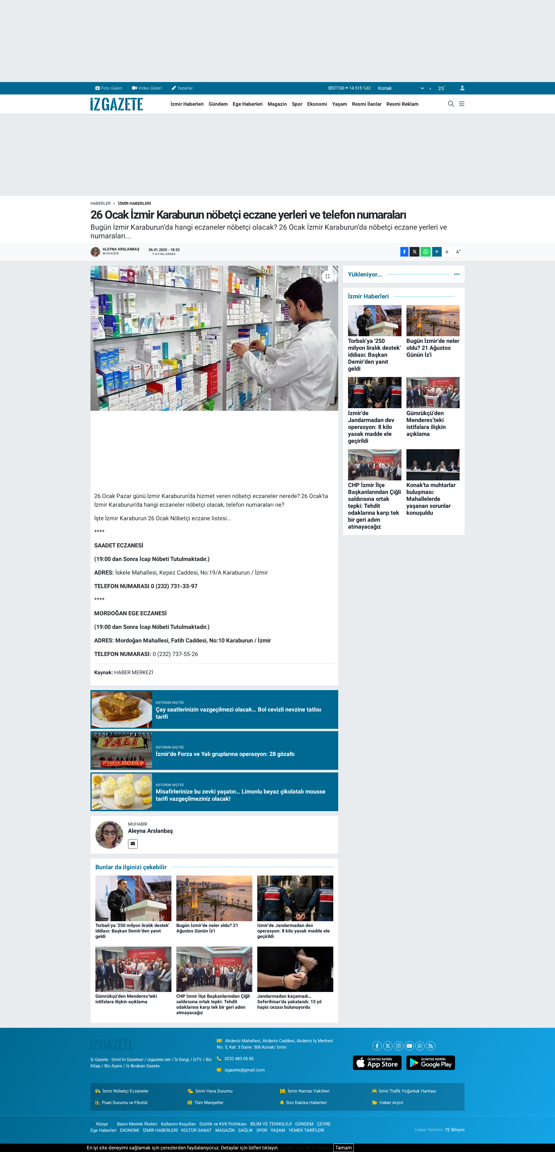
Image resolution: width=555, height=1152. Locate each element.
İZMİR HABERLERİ (134, 203)
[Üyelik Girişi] (460, 88)
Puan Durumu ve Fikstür (125, 1102)
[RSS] (430, 1046)
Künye (102, 1124)
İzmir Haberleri (187, 104)
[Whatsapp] (420, 1046)
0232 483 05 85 (239, 1058)
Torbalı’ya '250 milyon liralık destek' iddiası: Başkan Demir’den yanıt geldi (132, 931)
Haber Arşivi (391, 1102)
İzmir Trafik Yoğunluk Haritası (407, 1091)
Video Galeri (150, 88)
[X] (388, 1046)
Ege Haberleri (248, 104)
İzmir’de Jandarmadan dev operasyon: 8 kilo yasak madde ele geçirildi (293, 931)
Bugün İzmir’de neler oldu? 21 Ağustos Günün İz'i (207, 928)
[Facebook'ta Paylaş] (404, 252)
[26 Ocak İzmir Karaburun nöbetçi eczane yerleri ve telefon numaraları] (214, 338)
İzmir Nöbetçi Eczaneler (126, 1091)
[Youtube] (409, 1046)
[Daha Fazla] (437, 252)
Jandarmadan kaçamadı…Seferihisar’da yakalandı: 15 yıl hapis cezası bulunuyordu (289, 1001)
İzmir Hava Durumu (214, 1091)
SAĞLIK (245, 1130)
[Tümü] (457, 274)
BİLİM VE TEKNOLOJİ (271, 1124)
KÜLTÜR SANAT (196, 1130)
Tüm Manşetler (209, 1102)
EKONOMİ (129, 1130)
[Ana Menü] (462, 104)
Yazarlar (185, 88)
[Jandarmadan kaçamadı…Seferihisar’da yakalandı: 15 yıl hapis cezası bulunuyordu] (295, 969)
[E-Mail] (133, 844)
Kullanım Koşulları (178, 1124)
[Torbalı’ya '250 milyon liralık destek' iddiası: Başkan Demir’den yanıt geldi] (133, 898)
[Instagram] (398, 1046)
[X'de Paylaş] (414, 252)
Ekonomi (317, 104)
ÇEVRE (324, 1124)
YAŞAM (278, 1130)
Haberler (100, 203)
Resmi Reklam (402, 104)
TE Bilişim (455, 1129)
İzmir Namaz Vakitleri (309, 1091)
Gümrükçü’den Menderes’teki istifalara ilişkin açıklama (126, 998)
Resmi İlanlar (367, 104)
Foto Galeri (111, 88)
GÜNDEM (304, 1124)
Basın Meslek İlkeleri (137, 1124)
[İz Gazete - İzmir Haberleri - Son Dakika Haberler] (117, 104)
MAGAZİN (225, 1130)
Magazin (277, 104)
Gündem (218, 104)
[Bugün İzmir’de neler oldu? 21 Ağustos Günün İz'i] (214, 898)
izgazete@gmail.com (245, 1070)
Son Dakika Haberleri (306, 1102)
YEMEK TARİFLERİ (306, 1130)
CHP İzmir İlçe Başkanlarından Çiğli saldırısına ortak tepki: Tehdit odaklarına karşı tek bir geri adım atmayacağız (213, 1004)
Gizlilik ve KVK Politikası (223, 1124)
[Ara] (451, 104)
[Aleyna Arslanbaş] (109, 834)
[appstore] (377, 1063)
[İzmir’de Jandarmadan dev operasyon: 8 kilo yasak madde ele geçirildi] (295, 898)
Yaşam (339, 104)
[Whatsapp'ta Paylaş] (426, 252)
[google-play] (430, 1063)
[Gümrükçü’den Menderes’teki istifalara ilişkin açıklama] (133, 969)
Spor (297, 104)
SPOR (261, 1130)
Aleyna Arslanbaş (150, 830)
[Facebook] (377, 1046)
